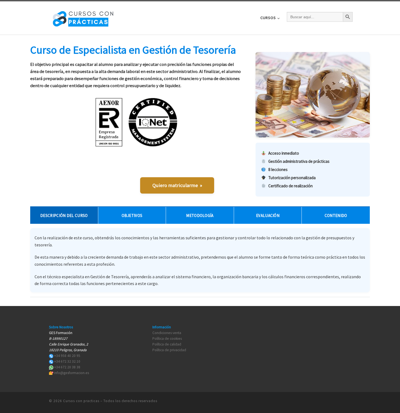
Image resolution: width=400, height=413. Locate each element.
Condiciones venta (166, 333)
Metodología (199, 215)
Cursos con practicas (81, 401)
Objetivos (132, 215)
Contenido (336, 215)
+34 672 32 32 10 (67, 361)
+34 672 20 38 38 (67, 367)
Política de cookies (167, 338)
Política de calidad (166, 344)
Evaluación (267, 215)
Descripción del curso (64, 215)
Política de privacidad (169, 350)
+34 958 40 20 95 (67, 355)
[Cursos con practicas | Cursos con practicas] (83, 17)
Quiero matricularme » (177, 185)
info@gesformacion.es (71, 373)
